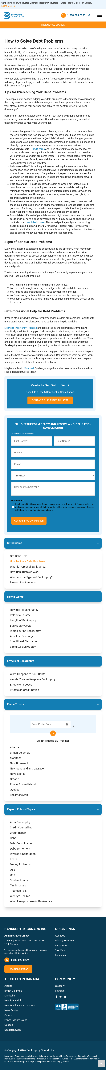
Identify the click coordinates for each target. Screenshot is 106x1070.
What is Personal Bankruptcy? (28, 566)
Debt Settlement (20, 848)
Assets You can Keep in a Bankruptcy (32, 679)
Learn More (6, 6)
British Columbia (20, 752)
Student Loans (19, 880)
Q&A (12, 875)
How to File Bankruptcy (24, 609)
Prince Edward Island (23, 784)
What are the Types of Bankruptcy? (31, 577)
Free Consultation (53, 24)
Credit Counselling (21, 827)
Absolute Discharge (22, 636)
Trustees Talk (18, 890)
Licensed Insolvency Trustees (20, 327)
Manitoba (16, 758)
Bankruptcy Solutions (23, 582)
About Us (60, 935)
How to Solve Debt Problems (27, 561)
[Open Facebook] (56, 996)
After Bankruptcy (20, 822)
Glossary (60, 985)
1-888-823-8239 (20, 959)
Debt (13, 838)
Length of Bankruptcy (23, 620)
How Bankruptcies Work (24, 572)
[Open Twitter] (60, 996)
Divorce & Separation (23, 854)
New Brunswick (19, 763)
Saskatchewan (19, 795)
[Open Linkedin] (64, 996)
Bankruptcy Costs (20, 625)
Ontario (14, 779)
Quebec (14, 789)
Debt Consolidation (21, 843)
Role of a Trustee (20, 615)
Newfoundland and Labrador (27, 768)
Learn (13, 859)
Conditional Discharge (23, 641)
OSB (12, 869)
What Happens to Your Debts (27, 674)
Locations (60, 955)
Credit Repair (18, 832)
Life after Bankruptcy (23, 646)
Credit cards (38, 148)
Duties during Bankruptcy (25, 631)
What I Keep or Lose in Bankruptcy (31, 901)
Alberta (14, 747)
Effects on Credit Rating (24, 690)
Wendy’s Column (20, 896)
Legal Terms (62, 945)
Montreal (29, 368)
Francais (59, 990)
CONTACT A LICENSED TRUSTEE (50, 400)
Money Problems (20, 864)
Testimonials (18, 885)
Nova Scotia (17, 773)
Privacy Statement (65, 940)
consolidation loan (35, 222)
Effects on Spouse (21, 684)
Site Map (60, 950)
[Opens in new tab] (67, 1007)
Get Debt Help (18, 556)
